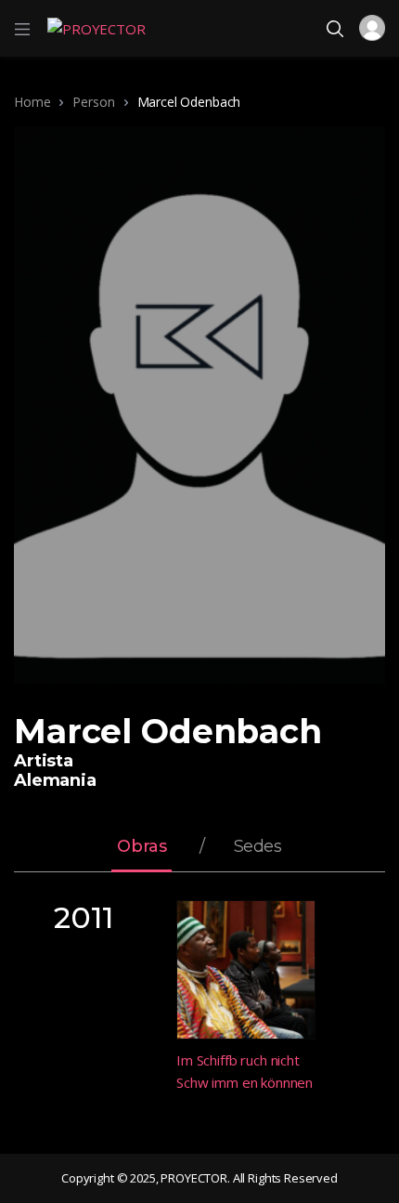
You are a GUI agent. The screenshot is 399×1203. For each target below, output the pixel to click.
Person (93, 102)
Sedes (258, 847)
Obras (141, 847)
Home (32, 102)
